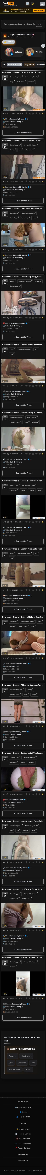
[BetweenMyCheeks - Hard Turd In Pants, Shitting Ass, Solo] (23, 915)
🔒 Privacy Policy (23, 1129)
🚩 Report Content (23, 1148)
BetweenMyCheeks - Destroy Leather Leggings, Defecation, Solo (23, 140)
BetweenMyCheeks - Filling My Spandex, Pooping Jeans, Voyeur (23, 685)
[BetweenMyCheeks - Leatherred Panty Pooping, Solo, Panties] (23, 235)
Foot (36, 349)
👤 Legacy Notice (23, 1117)
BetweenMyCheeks (31, 77)
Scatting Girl (14, 899)
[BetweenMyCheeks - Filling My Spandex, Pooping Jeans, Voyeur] (23, 711)
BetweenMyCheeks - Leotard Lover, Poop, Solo (22, 821)
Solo (11, 1063)
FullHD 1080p (16, 122)
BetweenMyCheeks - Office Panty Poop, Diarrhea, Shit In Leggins (23, 276)
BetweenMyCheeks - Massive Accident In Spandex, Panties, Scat (23, 481)
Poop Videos (14, 485)
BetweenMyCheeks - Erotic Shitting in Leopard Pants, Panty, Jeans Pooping (23, 413)
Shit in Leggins (15, 145)
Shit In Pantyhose (15, 826)
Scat (39, 490)
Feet (11, 354)
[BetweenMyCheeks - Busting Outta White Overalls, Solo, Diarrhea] (23, 983)
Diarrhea (38, 281)
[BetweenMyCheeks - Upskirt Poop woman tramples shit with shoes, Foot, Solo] (23, 371)
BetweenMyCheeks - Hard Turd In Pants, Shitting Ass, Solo (23, 889)
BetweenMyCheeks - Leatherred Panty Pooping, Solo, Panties (23, 208)
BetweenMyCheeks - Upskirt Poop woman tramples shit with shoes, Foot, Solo (23, 345)
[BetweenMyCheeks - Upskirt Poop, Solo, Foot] (23, 575)
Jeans (25, 694)
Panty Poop (13, 218)
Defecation (20, 82)
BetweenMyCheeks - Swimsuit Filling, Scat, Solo (23, 617)
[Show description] (8, 114)
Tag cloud (29, 64)
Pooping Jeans (15, 422)
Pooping (29, 689)
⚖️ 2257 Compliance (23, 1143)
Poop (11, 82)
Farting (12, 150)
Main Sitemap (23, 1160)
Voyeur (12, 281)
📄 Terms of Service (23, 1134)
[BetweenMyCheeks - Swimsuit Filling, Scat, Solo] (23, 643)
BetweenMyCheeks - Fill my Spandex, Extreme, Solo (23, 72)
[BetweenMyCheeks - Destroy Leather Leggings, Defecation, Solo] (23, 167)
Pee (18, 830)
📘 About (23, 1112)
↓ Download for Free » (23, 133)
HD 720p (13, 666)
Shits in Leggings (15, 77)
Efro (11, 830)
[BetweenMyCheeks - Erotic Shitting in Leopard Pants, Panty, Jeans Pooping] (23, 439)
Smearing (22, 1063)
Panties (31, 490)
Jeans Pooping (31, 417)
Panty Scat (24, 218)
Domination (26, 1056)
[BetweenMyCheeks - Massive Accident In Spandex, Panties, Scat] (23, 507)
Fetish (12, 349)
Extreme (31, 82)
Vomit (28, 1069)
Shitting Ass (14, 213)
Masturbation (14, 1069)
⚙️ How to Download (23, 1107)
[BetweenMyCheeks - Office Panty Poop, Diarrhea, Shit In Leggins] (23, 303)
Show (39, 24)
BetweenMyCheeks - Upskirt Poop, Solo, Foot (22, 549)
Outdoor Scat (14, 758)
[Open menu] (42, 4)
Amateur (12, 1056)
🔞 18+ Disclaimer (23, 1139)
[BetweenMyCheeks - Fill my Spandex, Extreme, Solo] (23, 98)
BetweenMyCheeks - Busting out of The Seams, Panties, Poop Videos (23, 753)
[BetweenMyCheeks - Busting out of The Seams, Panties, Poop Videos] (23, 779)
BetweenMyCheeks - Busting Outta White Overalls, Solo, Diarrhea (23, 957)
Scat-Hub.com (14, 64)
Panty (34, 218)
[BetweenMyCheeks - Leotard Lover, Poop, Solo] (23, 847)
